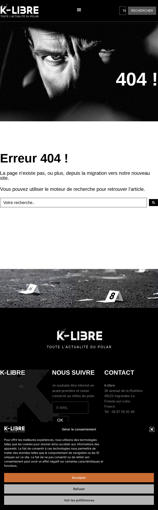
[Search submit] (153, 202)
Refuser (79, 489)
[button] (152, 429)
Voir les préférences (79, 500)
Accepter (79, 478)
